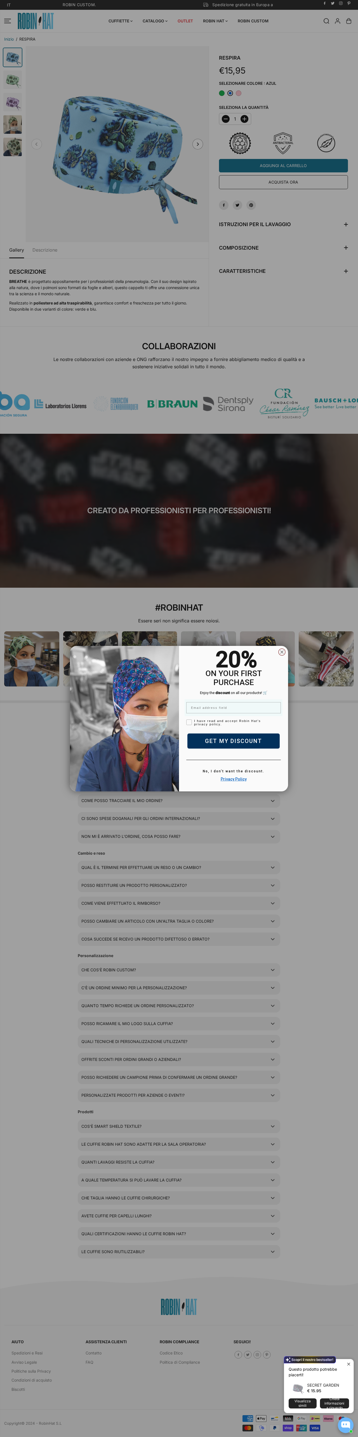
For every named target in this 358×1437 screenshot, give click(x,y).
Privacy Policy (234, 779)
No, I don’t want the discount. (233, 771)
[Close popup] (348, 1364)
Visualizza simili (303, 1403)
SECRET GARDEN (323, 1385)
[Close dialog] (282, 652)
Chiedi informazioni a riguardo (334, 1403)
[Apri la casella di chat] (346, 1425)
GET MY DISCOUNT (233, 741)
